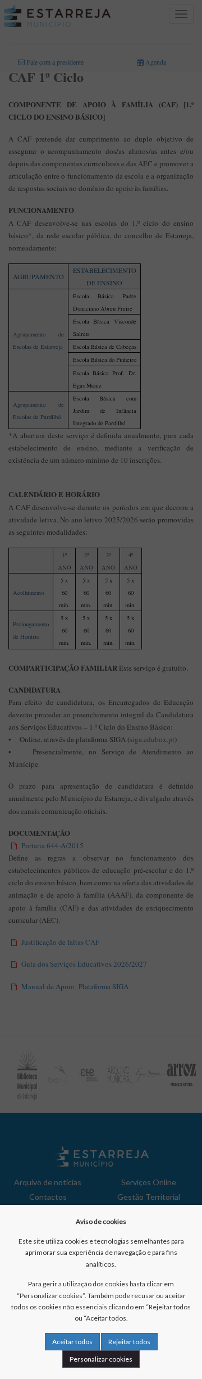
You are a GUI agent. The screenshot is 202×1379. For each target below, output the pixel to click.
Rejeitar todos (129, 1341)
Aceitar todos (72, 1341)
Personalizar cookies (101, 1359)
